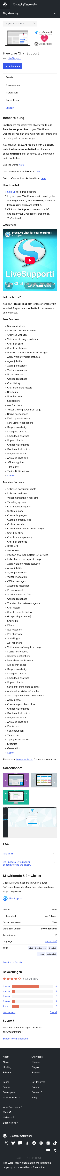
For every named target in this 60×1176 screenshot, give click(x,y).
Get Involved (38, 1081)
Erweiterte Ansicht (13, 962)
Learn (6, 1081)
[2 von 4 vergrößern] (53, 776)
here (21, 164)
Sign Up (11, 191)
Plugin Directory (10, 13)
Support (10, 107)
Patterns (36, 1072)
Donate (36, 1092)
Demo (10, 475)
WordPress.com (13, 1107)
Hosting (7, 1067)
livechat (41, 954)
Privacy (7, 1072)
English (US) (51, 941)
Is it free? (8, 853)
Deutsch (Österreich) (21, 1135)
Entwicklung (12, 100)
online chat (51, 954)
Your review (9, 1012)
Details (9, 77)
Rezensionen (13, 85)
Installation (12, 92)
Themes (35, 1062)
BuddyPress (11, 1122)
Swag (35, 1097)
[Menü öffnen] (55, 4)
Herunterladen (12, 66)
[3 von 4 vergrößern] (24, 793)
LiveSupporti (14, 58)
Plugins (35, 1067)
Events (35, 1087)
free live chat (40, 948)
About (6, 1056)
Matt (7, 1112)
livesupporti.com (24, 759)
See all (53, 1012)
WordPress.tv (11, 1097)
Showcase (37, 1056)
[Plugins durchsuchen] (34, 24)
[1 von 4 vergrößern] (24, 776)
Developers (9, 1092)
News (6, 1062)
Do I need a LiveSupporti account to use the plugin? (17, 863)
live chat (52, 948)
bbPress (9, 1117)
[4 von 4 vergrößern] (53, 810)
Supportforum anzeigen (15, 1038)
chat (31, 948)
